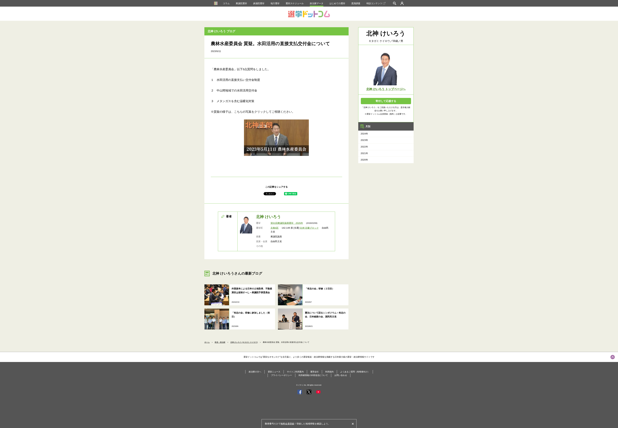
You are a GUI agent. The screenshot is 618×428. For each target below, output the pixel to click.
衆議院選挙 (241, 3)
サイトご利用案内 (295, 372)
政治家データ (316, 3)
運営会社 (314, 372)
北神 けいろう (268, 216)
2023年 (364, 140)
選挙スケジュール (295, 3)
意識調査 (355, 3)
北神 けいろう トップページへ (386, 89)
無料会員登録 (287, 423)
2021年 (364, 153)
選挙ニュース (274, 372)
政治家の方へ (255, 372)
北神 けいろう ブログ (221, 31)
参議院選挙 (258, 3)
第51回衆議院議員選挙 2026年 (287, 223)
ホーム (207, 342)
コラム (226, 3)
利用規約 (329, 372)
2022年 (364, 146)
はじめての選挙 (337, 3)
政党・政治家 (220, 342)
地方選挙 (275, 3)
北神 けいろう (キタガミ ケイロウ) (244, 342)
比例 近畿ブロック (309, 228)
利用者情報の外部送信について (313, 375)
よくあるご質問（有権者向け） (355, 372)
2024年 (364, 133)
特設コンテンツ (374, 3)
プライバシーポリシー (281, 375)
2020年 (364, 159)
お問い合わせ (340, 375)
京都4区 (275, 228)
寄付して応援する (386, 101)
